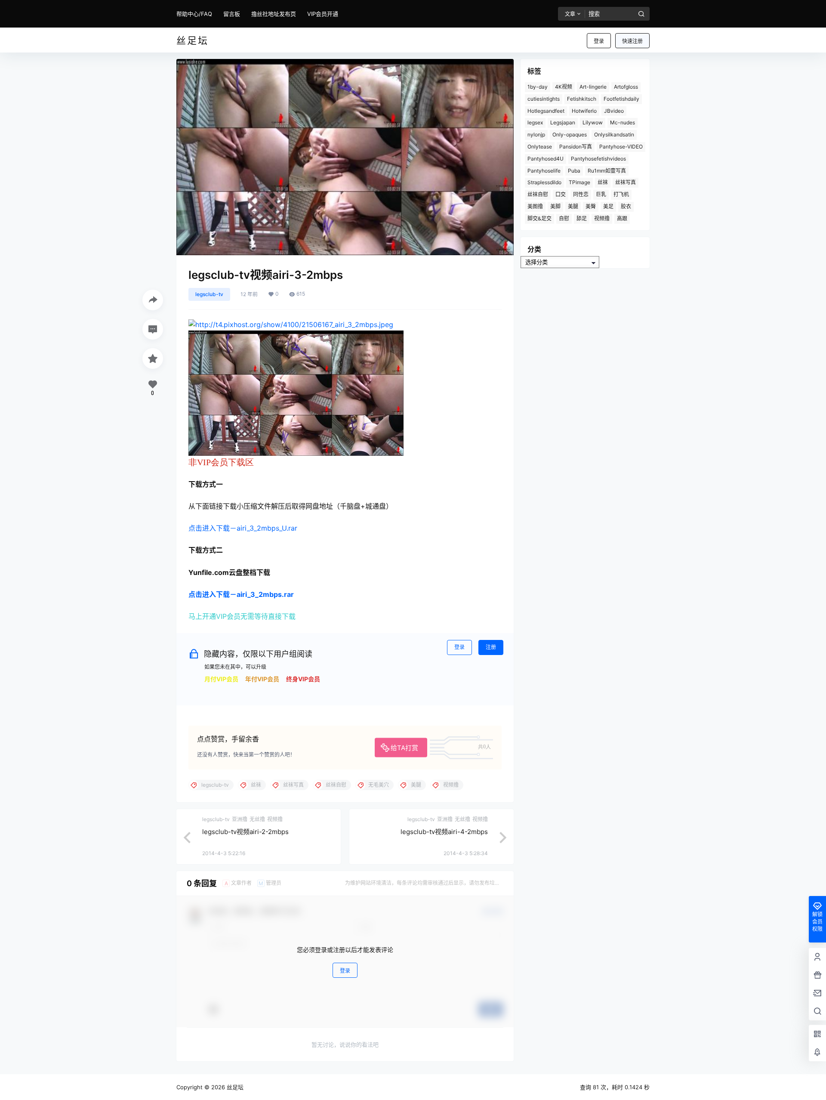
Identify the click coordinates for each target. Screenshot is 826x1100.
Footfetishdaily (621, 99)
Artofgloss (626, 86)
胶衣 (626, 206)
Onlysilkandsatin (614, 134)
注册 (491, 647)
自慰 (564, 218)
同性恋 (581, 194)
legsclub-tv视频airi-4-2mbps (444, 832)
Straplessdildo (544, 182)
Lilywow (593, 122)
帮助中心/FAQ (194, 13)
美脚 (555, 206)
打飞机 (621, 194)
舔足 (581, 218)
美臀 (591, 206)
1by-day (537, 86)
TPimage (579, 182)
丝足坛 (234, 1087)
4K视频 (563, 86)
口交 (560, 194)
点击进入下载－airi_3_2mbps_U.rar (242, 528)
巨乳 (601, 194)
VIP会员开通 (322, 13)
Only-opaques (569, 134)
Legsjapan (562, 122)
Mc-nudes (622, 122)
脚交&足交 (539, 218)
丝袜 (603, 182)
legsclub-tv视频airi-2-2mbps (245, 832)
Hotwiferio (584, 111)
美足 (608, 206)
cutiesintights (543, 99)
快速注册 (632, 41)
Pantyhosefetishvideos (598, 158)
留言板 (231, 13)
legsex (535, 122)
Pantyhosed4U (545, 158)
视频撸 (602, 218)
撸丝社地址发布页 (273, 13)
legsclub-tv (209, 294)
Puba (574, 170)
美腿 (573, 206)
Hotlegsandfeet (545, 111)
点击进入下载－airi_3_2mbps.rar (241, 594)
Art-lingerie (593, 86)
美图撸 (535, 206)
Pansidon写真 (575, 146)
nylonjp (536, 134)
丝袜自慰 (537, 194)
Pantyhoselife (544, 170)
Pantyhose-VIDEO (621, 146)
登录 (599, 41)
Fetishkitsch (581, 99)
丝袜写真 (625, 182)
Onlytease (539, 146)
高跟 (622, 218)
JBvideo (614, 111)
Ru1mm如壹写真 (607, 170)
